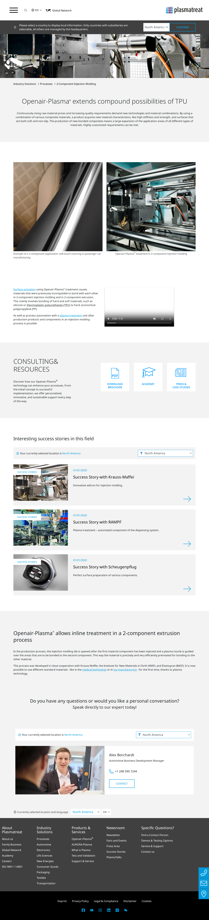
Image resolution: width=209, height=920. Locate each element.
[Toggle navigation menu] (14, 10)
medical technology (94, 669)
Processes (46, 84)
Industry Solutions (25, 84)
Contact (122, 783)
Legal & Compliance (106, 901)
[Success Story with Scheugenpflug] (40, 572)
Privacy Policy (80, 901)
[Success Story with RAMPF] (40, 527)
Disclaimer (130, 901)
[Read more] (187, 499)
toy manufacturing (125, 669)
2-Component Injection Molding (76, 84)
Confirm (182, 27)
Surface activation (24, 289)
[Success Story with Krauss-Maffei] (40, 482)
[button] (25, 10)
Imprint (62, 901)
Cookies (147, 901)
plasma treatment (71, 315)
